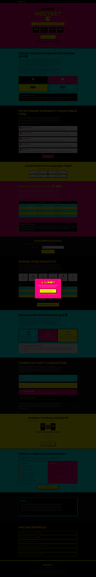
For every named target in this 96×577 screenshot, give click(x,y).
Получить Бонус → (48, 291)
